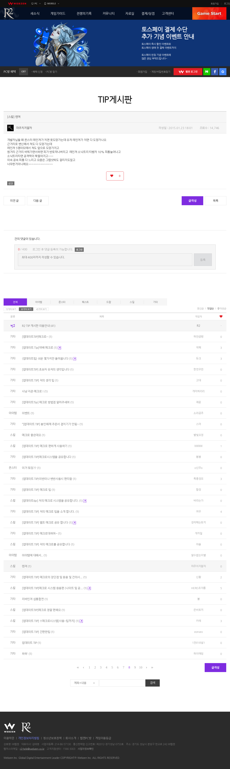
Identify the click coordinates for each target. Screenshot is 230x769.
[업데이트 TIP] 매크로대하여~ (41, 533)
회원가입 (215, 3)
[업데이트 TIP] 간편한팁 (38, 632)
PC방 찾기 (52, 71)
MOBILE (51, 3)
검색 (152, 682)
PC (35, 3)
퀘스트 (85, 302)
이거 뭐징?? (31, 468)
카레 (198, 620)
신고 (10, 183)
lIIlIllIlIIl (198, 445)
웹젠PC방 (85, 738)
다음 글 (37, 200)
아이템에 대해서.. (34, 555)
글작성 (192, 200)
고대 (198, 380)
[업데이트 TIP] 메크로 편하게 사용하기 (47, 446)
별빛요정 (198, 434)
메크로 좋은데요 (33, 435)
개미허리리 (198, 391)
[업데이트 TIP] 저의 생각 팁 (40, 380)
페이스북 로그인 (214, 71)
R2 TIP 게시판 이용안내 (38, 325)
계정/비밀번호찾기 (160, 71)
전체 (15, 302)
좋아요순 (221, 308)
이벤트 (28, 413)
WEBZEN (10, 727)
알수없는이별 (198, 555)
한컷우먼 (198, 369)
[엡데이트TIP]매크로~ (37, 336)
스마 (198, 423)
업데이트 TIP (31, 642)
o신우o (198, 467)
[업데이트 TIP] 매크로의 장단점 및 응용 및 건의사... (54, 577)
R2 (27, 727)
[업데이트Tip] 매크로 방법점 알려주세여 (48, 402)
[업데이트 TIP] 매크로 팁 (38, 489)
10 (140, 667)
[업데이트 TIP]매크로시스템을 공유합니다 (48, 457)
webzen (17, 3)
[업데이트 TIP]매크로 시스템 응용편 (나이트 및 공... (54, 588)
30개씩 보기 (26, 309)
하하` (27, 653)
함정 (198, 489)
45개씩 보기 (41, 309)
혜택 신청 (38, 71)
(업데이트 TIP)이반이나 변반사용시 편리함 (49, 478)
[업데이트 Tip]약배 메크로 (39, 347)
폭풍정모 (198, 478)
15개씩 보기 (11, 309)
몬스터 (62, 302)
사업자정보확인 (86, 748)
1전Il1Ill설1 (198, 642)
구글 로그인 (222, 71)
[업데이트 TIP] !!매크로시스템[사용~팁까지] (50, 621)
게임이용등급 (103, 738)
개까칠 (198, 533)
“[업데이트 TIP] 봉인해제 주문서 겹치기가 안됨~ (52, 424)
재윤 (198, 402)
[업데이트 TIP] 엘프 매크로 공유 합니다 (47, 522)
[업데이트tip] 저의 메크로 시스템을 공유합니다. (52, 500)
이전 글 (14, 200)
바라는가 (198, 500)
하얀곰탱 (198, 336)
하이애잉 (198, 653)
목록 (215, 200)
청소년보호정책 (52, 738)
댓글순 (210, 308)
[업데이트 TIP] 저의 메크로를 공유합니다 (48, 544)
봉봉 (198, 456)
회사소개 (70, 738)
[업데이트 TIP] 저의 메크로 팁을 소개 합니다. (50, 511)
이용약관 (9, 738)
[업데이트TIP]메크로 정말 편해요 (43, 610)
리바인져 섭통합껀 (35, 599)
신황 (198, 576)
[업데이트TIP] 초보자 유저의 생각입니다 (47, 369)
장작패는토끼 (198, 522)
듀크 (198, 358)
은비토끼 (198, 609)
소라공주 (198, 413)
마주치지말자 (24, 128)
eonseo (198, 631)
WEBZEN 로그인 (188, 71)
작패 (198, 347)
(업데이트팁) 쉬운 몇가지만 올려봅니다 (47, 358)
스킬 (132, 302)
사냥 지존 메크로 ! (35, 391)
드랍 (108, 302)
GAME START (209, 13)
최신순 (200, 308)
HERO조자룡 (198, 587)
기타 (155, 302)
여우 (198, 511)
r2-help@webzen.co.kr (32, 748)
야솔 (198, 544)
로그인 (227, 3)
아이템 (38, 302)
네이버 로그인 (206, 71)
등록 (202, 259)
